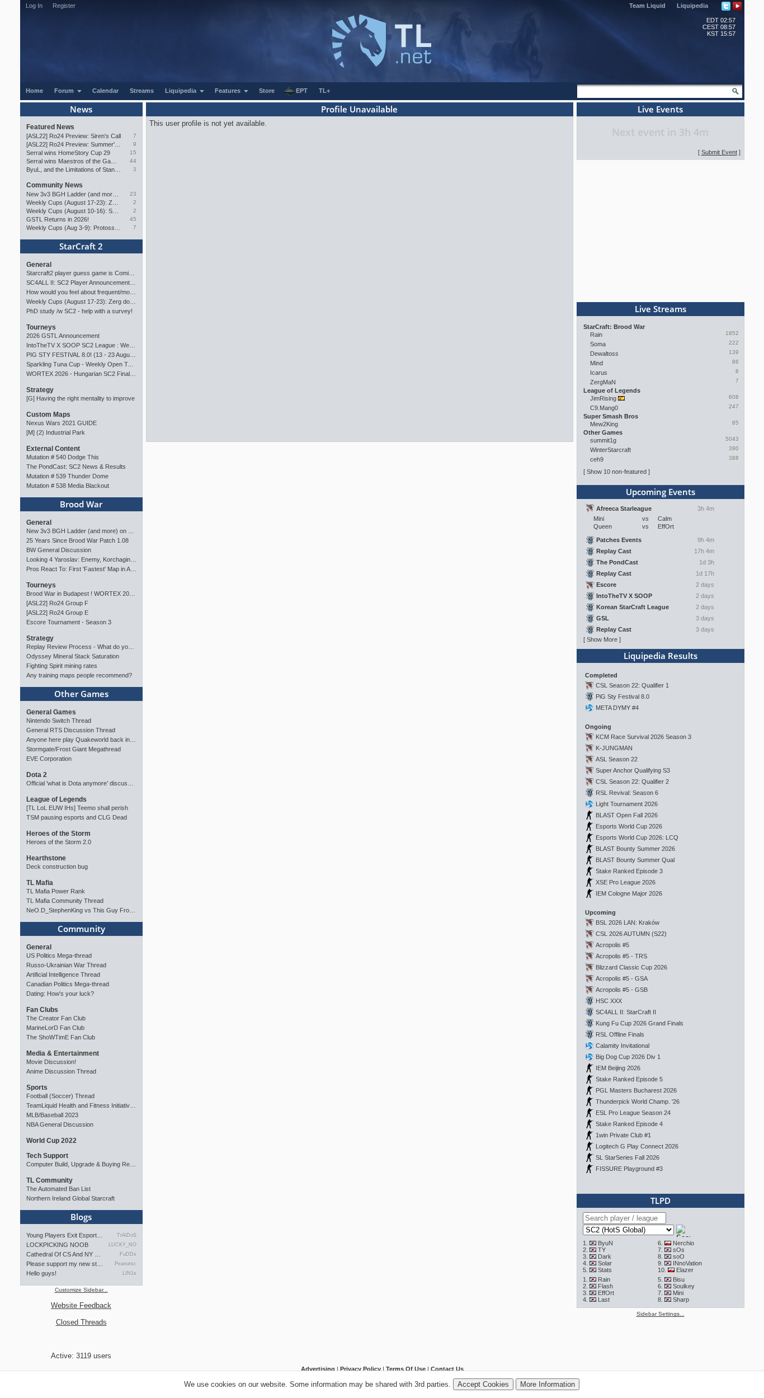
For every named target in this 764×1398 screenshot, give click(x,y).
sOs (679, 1249)
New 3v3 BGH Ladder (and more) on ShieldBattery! (73, 194)
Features (228, 90)
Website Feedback (81, 1305)
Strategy (40, 390)
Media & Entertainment (62, 1053)
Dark (604, 1256)
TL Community (49, 1180)
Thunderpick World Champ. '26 (638, 1101)
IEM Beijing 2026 (618, 1068)
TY (602, 1249)
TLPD (660, 1200)
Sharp (681, 1299)
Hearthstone (46, 858)
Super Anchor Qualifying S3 (633, 770)
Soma (598, 344)
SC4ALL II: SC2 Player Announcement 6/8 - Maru (81, 282)
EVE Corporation (49, 758)
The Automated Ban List (58, 1188)
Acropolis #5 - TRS (621, 956)
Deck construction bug (57, 866)
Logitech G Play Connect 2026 (637, 1146)
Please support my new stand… (64, 1263)
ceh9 (596, 459)
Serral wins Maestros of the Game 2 (73, 161)
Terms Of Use (406, 1369)
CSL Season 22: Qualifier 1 (632, 685)
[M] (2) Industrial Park (55, 432)
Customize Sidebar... (81, 1290)
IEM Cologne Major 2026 (629, 893)
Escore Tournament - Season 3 (68, 622)
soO (679, 1256)
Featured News (50, 127)
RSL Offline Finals (620, 1034)
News (81, 109)
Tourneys (41, 327)
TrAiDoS (126, 1235)
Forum (65, 90)
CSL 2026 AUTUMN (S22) (631, 933)
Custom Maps (48, 414)
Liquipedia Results (660, 655)
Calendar (105, 90)
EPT (302, 90)
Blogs (81, 1216)
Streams (142, 90)
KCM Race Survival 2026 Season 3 (643, 736)
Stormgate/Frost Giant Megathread (73, 749)
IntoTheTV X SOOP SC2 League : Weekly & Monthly (81, 345)
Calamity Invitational (622, 1045)
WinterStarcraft (610, 449)
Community (81, 928)
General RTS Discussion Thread (70, 730)
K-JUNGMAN (614, 748)
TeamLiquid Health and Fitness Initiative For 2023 (81, 1105)
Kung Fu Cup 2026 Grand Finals (639, 1023)
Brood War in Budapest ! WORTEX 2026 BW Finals (81, 593)
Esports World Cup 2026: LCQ (637, 837)
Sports (37, 1087)
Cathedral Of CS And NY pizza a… (64, 1254)
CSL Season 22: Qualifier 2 (632, 781)
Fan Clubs (42, 1010)
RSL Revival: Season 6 (627, 792)
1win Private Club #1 (623, 1135)
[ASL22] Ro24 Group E (57, 612)
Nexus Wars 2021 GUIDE (61, 423)
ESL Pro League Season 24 (633, 1112)
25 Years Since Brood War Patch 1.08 (77, 540)
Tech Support (47, 1156)
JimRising (603, 398)
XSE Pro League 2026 (625, 882)
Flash (605, 1286)
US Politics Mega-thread (59, 955)
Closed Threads (81, 1322)
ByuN (605, 1243)
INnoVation (687, 1263)
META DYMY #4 (617, 707)
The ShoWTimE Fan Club (60, 1037)
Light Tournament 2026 (627, 804)
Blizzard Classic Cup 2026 (631, 967)
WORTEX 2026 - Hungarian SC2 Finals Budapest (81, 373)
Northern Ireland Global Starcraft (70, 1198)
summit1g (603, 440)
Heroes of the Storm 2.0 (58, 842)
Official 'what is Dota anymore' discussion (81, 783)
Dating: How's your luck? (60, 993)
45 (133, 219)
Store (267, 90)
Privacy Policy (360, 1369)
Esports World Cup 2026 (629, 826)
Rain (596, 334)
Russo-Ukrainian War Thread (66, 965)
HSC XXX (609, 1000)
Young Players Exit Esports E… (64, 1235)
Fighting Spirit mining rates (61, 665)
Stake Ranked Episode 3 (629, 871)
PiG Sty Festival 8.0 (622, 696)
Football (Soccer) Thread (60, 1096)
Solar (605, 1263)
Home (34, 90)
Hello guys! (41, 1273)
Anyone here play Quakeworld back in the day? (81, 739)
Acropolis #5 (612, 945)
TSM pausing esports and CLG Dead (76, 817)
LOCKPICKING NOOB (57, 1244)
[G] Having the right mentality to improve (80, 398)
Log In (34, 5)
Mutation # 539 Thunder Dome (67, 476)
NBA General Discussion (59, 1124)
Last (604, 1299)
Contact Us (447, 1369)
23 (133, 194)
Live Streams (660, 308)
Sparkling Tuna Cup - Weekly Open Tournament (81, 364)
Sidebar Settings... (660, 1314)
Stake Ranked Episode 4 (629, 1124)
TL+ (324, 90)
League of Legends (56, 799)
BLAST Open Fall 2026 (627, 815)
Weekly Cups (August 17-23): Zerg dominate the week (73, 202)
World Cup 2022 (51, 1141)
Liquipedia (692, 5)
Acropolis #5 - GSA (622, 978)
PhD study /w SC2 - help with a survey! (79, 311)
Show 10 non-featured (617, 471)
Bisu (679, 1279)
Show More (602, 639)
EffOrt (606, 1292)
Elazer (685, 1270)
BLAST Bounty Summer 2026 (635, 848)
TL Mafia (39, 883)
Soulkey (684, 1286)
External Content (53, 449)
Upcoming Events (660, 491)
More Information (547, 1384)
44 (133, 161)
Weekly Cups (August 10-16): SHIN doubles (73, 211)
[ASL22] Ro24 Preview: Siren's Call (73, 136)
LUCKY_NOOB (122, 1245)
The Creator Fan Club (56, 1018)
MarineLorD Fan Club (55, 1027)
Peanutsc (125, 1264)
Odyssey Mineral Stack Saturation (72, 656)
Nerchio (683, 1243)
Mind (596, 363)
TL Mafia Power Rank (55, 891)
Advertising (318, 1369)
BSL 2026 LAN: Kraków (627, 922)
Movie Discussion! (51, 1061)
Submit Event (719, 152)
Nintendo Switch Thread (58, 720)
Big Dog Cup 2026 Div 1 (628, 1056)
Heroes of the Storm (58, 833)
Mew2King (604, 424)
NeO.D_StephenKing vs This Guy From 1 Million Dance (81, 910)
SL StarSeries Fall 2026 (627, 1157)
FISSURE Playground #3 (629, 1168)
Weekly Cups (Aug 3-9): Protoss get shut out (73, 227)
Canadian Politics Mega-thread (67, 984)
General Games (51, 712)
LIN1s (129, 1273)
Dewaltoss (604, 353)
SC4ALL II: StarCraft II (626, 1012)
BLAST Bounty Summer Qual (635, 859)
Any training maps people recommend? (79, 675)
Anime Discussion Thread (61, 1071)
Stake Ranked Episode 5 (629, 1079)
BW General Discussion (58, 550)
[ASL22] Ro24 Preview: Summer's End (73, 144)
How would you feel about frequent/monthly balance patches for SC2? (81, 292)
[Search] (735, 91)
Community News (54, 185)
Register (64, 5)
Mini (678, 1292)
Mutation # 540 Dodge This (62, 457)
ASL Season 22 (617, 759)
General (38, 265)
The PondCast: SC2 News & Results (76, 466)
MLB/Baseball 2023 (52, 1115)
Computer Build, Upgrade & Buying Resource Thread (81, 1164)
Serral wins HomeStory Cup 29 (68, 152)
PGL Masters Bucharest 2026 (636, 1090)
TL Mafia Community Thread (64, 900)
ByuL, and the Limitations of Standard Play (73, 169)
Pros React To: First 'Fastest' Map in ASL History (81, 569)
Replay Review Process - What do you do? (81, 646)
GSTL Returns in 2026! (57, 219)
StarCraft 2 (81, 246)
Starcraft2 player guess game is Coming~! (81, 273)
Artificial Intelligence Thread (63, 974)
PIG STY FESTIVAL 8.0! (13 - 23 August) (81, 354)
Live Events (660, 109)
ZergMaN (603, 382)
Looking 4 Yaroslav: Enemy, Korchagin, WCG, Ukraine (81, 559)
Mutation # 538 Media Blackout (67, 485)
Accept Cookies (483, 1384)
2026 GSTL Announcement (63, 335)
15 (133, 152)
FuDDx (128, 1254)
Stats (605, 1270)
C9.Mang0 (604, 407)
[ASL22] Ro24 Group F (57, 603)
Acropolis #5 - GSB (622, 989)
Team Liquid (647, 5)
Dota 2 (36, 775)
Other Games (81, 693)
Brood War (81, 504)
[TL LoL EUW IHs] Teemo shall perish (77, 807)
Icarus (598, 372)
